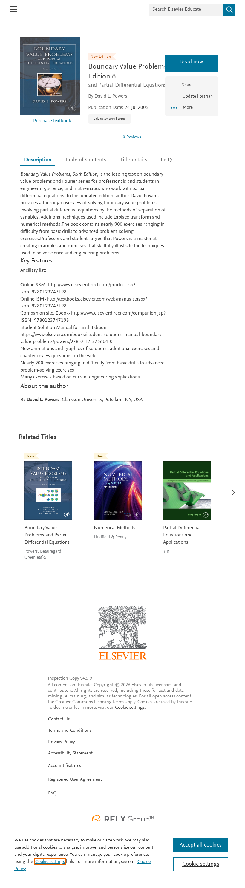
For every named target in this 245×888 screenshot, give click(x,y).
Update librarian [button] (197, 96)
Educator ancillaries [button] (110, 118)
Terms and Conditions (69, 730)
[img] (103, 137)
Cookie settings (130, 707)
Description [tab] (37, 160)
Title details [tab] (133, 160)
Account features (64, 765)
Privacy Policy (61, 742)
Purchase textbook (52, 121)
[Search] (229, 10)
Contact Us (59, 719)
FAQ (52, 793)
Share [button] (187, 85)
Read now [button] (191, 62)
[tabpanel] (94, 287)
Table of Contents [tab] (85, 160)
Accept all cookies (201, 845)
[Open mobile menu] (13, 9)
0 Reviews (132, 137)
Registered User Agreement (75, 779)
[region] (122, 854)
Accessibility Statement (70, 753)
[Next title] (231, 489)
